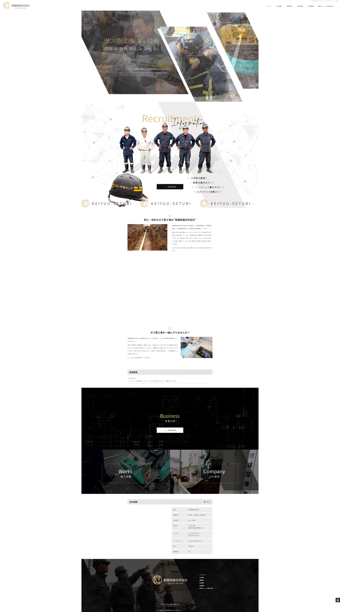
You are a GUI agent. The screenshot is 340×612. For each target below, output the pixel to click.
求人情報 (279, 5)
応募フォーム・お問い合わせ (326, 5)
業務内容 (289, 5)
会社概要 (310, 5)
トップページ (269, 5)
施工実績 (300, 5)
